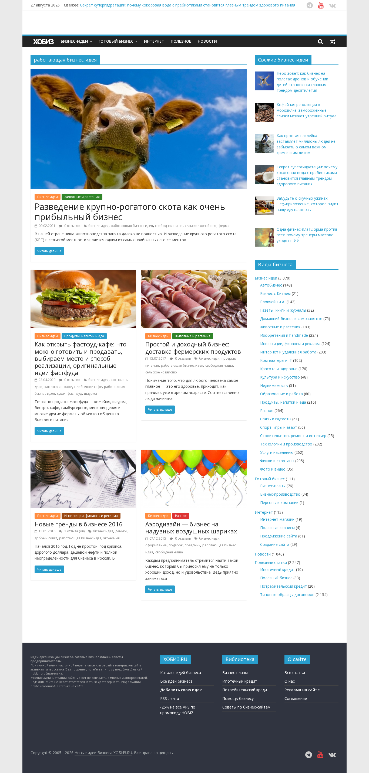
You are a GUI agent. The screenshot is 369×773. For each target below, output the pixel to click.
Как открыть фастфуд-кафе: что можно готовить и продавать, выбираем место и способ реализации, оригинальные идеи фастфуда (80, 358)
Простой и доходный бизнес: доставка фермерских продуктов (193, 347)
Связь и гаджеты (275, 418)
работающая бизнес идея (132, 225)
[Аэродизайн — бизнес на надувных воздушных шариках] (194, 453)
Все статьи (294, 672)
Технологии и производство (286, 444)
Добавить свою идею (181, 689)
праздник (192, 545)
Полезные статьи (271, 562)
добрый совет (46, 538)
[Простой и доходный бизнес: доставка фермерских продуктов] (194, 273)
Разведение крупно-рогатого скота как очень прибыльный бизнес (130, 212)
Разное (181, 515)
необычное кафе (88, 386)
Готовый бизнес (116, 41)
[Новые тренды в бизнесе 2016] (83, 453)
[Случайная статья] (332, 41)
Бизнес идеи (47, 197)
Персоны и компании (279, 502)
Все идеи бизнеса (176, 681)
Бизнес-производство (280, 494)
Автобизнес (271, 285)
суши (61, 393)
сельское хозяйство (200, 225)
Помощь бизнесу (238, 698)
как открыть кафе (58, 386)
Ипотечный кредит (277, 569)
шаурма (90, 393)
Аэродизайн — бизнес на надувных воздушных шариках (191, 527)
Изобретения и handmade (284, 335)
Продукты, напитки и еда (84, 336)
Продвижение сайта (278, 536)
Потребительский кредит (283, 586)
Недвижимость (274, 385)
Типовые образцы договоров (287, 594)
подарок (176, 545)
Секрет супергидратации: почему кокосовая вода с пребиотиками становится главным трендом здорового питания (187, 5)
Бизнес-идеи (74, 41)
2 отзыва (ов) (74, 531)
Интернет (154, 41)
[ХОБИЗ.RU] (44, 41)
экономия (111, 538)
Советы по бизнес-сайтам (246, 707)
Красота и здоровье (278, 368)
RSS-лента (169, 698)
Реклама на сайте (302, 689)
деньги (121, 531)
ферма (224, 225)
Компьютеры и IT (276, 360)
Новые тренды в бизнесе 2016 (79, 524)
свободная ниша (169, 225)
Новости (207, 41)
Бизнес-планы (273, 485)
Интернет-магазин (277, 519)
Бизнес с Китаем (275, 293)
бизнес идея (98, 225)
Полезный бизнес (276, 577)
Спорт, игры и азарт (278, 427)
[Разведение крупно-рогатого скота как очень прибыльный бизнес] (139, 72)
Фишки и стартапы (277, 460)
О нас (289, 681)
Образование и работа (281, 393)
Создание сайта (274, 544)
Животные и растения (82, 197)
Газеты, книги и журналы (283, 310)
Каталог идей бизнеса (180, 672)
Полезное (181, 41)
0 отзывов (71, 225)
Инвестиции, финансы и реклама (91, 515)
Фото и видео (273, 469)
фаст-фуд (75, 393)
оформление (156, 545)
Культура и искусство (280, 377)
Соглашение (295, 698)
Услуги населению (276, 452)
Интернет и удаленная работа (288, 352)
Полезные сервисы (277, 527)
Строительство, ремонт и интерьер (293, 435)
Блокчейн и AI (273, 301)
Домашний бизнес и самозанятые (291, 318)
